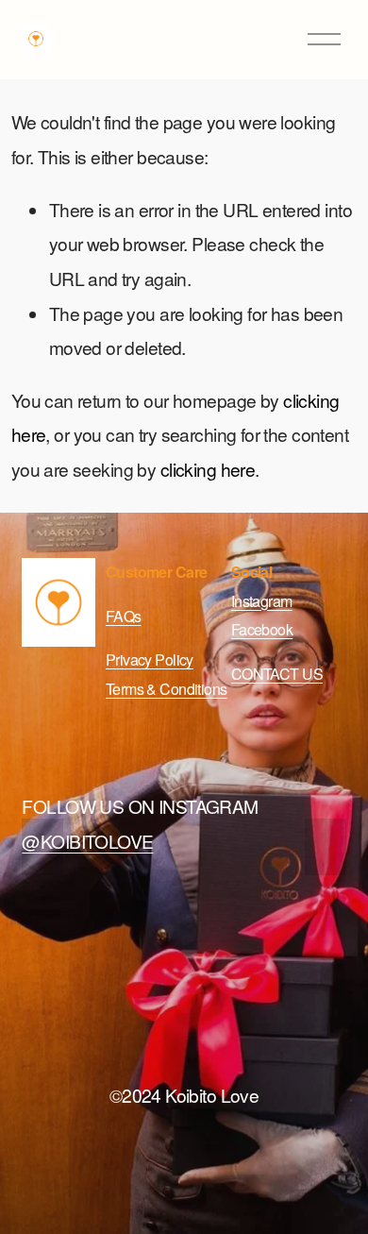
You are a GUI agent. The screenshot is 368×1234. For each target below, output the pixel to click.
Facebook (262, 629)
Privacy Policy (149, 659)
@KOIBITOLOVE (87, 841)
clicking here (208, 469)
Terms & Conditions (166, 689)
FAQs (124, 616)
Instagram (262, 601)
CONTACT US (277, 674)
